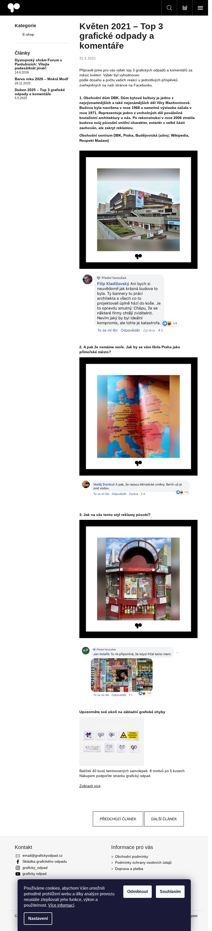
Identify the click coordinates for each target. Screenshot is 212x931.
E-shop (28, 34)
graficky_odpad (35, 868)
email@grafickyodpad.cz (42, 855)
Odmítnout (137, 891)
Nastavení (38, 918)
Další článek (164, 819)
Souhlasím (170, 891)
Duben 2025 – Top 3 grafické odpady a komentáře (40, 92)
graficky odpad (34, 873)
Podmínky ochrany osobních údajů (143, 862)
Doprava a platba (129, 869)
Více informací (61, 905)
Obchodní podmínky (131, 856)
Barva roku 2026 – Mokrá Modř (41, 79)
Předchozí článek (118, 819)
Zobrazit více (90, 786)
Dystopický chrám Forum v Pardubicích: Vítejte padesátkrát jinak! (38, 64)
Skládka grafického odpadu (44, 861)
